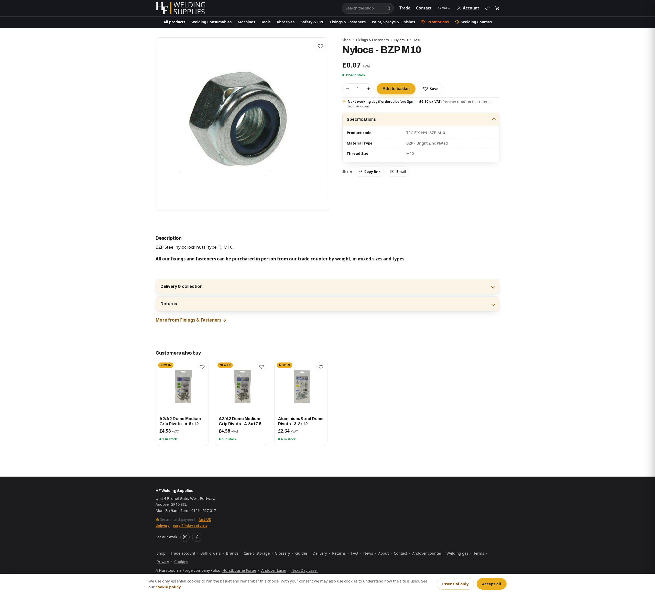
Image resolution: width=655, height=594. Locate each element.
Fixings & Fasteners (372, 40)
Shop (346, 40)
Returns (168, 304)
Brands (232, 553)
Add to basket (396, 88)
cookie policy (168, 586)
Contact (424, 8)
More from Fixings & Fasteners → (191, 320)
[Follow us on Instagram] (185, 537)
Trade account (183, 553)
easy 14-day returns (190, 525)
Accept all (491, 583)
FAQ (354, 553)
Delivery (320, 553)
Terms (478, 553)
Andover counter (426, 553)
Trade (404, 8)
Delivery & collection (181, 286)
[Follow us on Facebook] (196, 537)
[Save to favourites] (320, 46)
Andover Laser (273, 570)
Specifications (361, 119)
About (383, 553)
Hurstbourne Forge (239, 570)
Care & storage (257, 553)
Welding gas (457, 553)
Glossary (282, 553)
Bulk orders (210, 553)
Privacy (163, 561)
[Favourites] (487, 8)
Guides (301, 553)
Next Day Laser (304, 570)
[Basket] (497, 8)
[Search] (388, 8)
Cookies (181, 561)
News (368, 553)
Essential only (455, 583)
